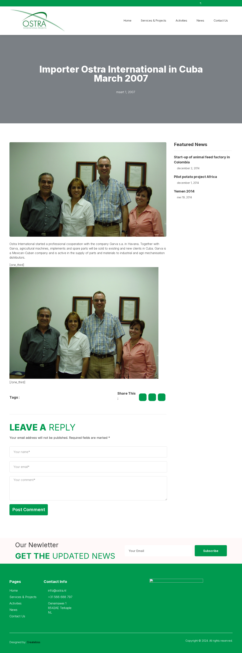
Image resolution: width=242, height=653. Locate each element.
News (200, 20)
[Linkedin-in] (227, 620)
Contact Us (221, 20)
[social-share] (143, 397)
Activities (181, 20)
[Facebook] (216, 620)
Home (127, 20)
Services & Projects (153, 20)
